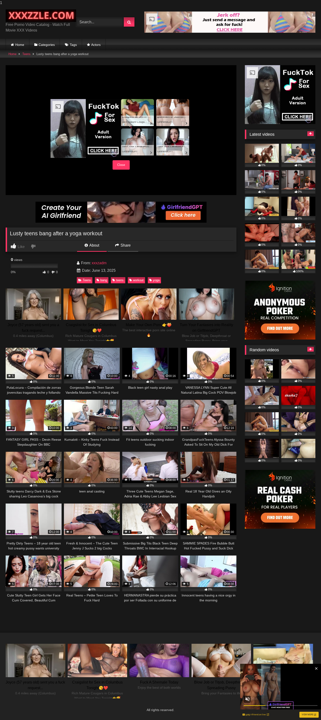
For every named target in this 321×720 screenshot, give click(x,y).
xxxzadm (99, 263)
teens (120, 280)
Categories (47, 45)
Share (125, 245)
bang (103, 280)
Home (19, 45)
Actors (96, 45)
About (94, 245)
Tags (73, 45)
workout (138, 280)
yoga (156, 280)
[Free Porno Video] (41, 15)
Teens (26, 54)
